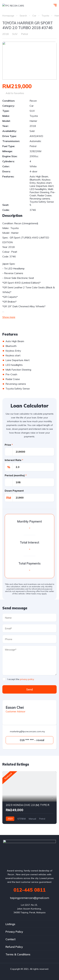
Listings (10, 924)
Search (23, 15)
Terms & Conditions (18, 954)
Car (34, 15)
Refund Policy (14, 946)
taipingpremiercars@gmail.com (29, 898)
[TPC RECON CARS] (13, 5)
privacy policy (27, 679)
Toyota (45, 15)
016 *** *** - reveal (31, 740)
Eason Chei (15, 707)
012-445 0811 (30, 890)
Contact (10, 939)
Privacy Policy (14, 931)
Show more (8, 317)
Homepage (8, 15)
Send (29, 689)
